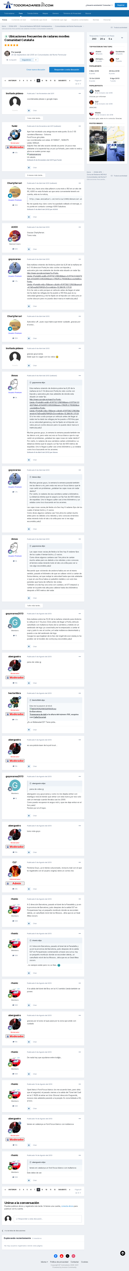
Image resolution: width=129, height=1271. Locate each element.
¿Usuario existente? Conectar (98, 5)
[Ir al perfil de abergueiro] (15, 665)
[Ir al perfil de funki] (15, 135)
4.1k (16, 153)
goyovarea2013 (14, 613)
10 (46, 80)
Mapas (45, 13)
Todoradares (9, 13)
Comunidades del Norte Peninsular (52, 55)
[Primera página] (5, 80)
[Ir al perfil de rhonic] (15, 907)
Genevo (56, 13)
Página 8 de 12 (78, 82)
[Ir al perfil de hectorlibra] (15, 702)
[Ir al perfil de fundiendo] (112, 53)
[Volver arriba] (122, 1253)
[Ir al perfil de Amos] (15, 384)
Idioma (44, 1262)
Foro (21, 13)
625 (16, 249)
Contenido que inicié (39, 20)
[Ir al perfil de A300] (15, 236)
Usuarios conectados (80, 20)
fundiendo (120, 52)
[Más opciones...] (79, 93)
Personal (107, 20)
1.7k (16, 281)
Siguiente (62, 80)
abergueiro (14, 656)
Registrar (120, 5)
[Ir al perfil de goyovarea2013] (15, 622)
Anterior (12, 80)
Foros (4, 20)
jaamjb (18, 52)
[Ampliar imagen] (34, 154)
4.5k (16, 719)
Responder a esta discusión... (30, 1219)
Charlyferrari (14, 183)
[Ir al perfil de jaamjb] (7, 53)
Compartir (12, 60)
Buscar (88, 13)
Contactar (75, 1262)
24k (16, 889)
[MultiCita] (29, 110)
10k (15, 683)
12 (55, 80)
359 (16, 205)
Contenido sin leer (19, 20)
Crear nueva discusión (35, 70)
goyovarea (14, 259)
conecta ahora (67, 1206)
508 (16, 921)
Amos (14, 375)
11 (50, 80)
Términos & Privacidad (72, 13)
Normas (96, 20)
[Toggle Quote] (31, 382)
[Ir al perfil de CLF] (15, 871)
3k (16, 397)
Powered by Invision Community (64, 1267)
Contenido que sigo (59, 20)
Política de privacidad (59, 1262)
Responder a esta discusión (66, 70)
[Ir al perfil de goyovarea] (15, 268)
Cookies (84, 1262)
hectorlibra (14, 693)
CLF (14, 862)
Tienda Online (32, 13)
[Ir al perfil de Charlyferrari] (15, 192)
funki (14, 126)
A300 (14, 227)
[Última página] (69, 80)
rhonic (14, 899)
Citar (35, 110)
